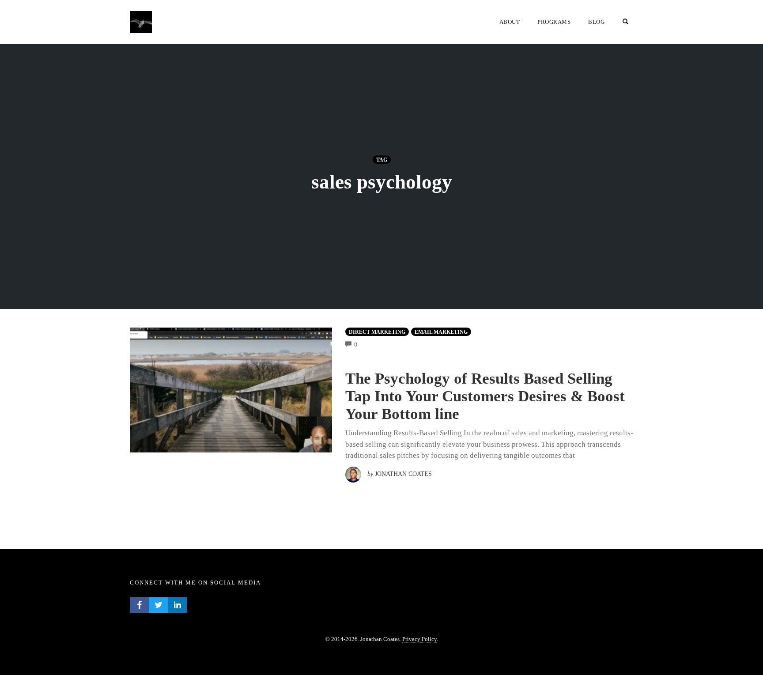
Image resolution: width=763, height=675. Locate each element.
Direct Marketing (377, 332)
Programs (553, 22)
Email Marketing (441, 332)
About (509, 22)
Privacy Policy (419, 639)
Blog (596, 22)
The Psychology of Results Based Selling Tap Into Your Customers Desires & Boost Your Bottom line (485, 396)
